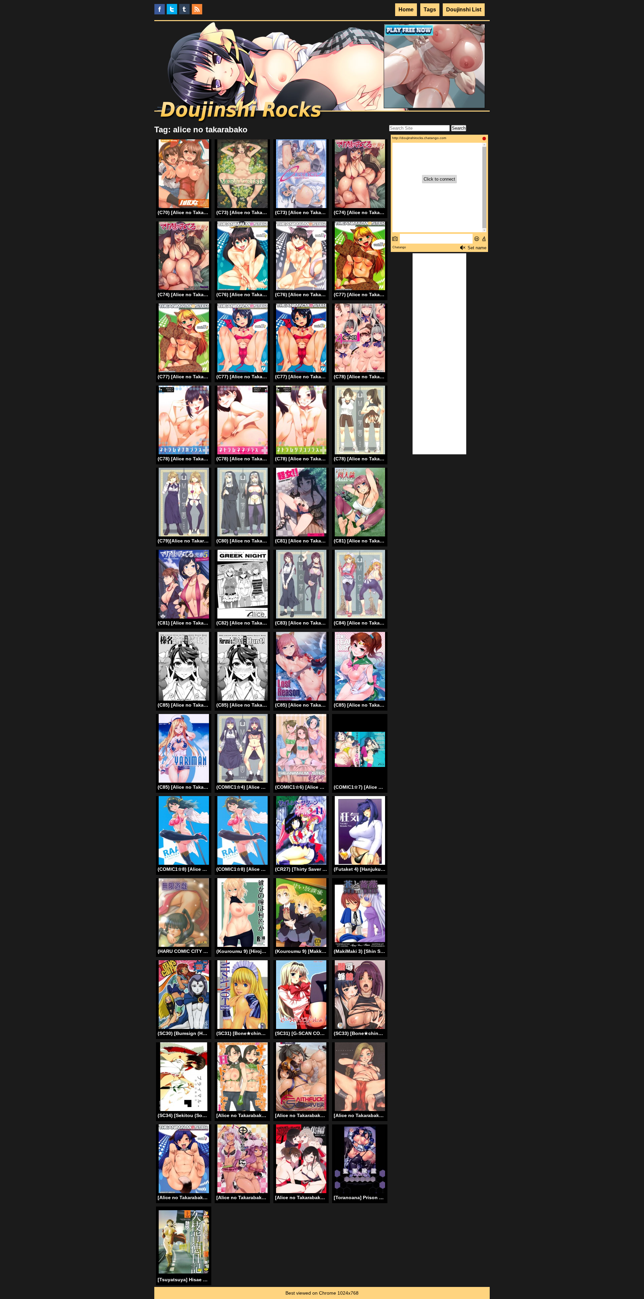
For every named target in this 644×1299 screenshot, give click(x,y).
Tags (430, 9)
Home (406, 9)
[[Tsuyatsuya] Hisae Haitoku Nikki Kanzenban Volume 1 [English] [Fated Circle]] (184, 1242)
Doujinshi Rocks (241, 112)
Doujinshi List (463, 9)
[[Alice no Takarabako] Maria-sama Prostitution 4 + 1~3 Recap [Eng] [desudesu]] (301, 1159)
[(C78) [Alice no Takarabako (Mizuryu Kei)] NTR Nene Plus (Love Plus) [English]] (242, 421)
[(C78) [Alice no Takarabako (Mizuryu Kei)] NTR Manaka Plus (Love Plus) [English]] (184, 421)
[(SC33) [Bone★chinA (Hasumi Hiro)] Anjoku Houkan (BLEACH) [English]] (360, 995)
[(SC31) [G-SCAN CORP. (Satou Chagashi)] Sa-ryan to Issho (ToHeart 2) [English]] (301, 995)
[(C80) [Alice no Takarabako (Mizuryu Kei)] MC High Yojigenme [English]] (242, 503)
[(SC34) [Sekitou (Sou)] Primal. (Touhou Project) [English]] (184, 1077)
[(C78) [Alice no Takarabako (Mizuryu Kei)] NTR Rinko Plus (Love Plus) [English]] (301, 421)
